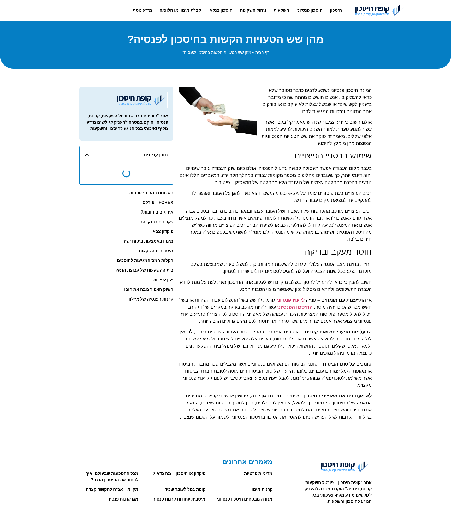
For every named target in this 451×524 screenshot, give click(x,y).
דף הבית (262, 52)
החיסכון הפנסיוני (295, 307)
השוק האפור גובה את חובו (148, 289)
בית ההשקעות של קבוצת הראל (144, 270)
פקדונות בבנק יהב (156, 222)
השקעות (281, 10)
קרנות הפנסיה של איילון (151, 299)
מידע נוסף (142, 10)
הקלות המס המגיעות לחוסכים (145, 260)
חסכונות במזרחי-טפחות (151, 193)
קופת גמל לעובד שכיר (185, 489)
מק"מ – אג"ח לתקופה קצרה (112, 489)
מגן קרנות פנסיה (122, 499)
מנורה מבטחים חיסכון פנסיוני (244, 499)
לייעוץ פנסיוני (291, 300)
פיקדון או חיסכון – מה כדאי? (179, 473)
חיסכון (336, 10)
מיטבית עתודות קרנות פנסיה (178, 499)
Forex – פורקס (158, 202)
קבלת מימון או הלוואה (180, 10)
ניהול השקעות (253, 10)
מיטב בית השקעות (156, 251)
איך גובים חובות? (157, 212)
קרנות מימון (261, 489)
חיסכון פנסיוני (309, 10)
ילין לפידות (163, 280)
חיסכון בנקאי (220, 10)
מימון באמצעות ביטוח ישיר (148, 241)
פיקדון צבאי (162, 231)
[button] (87, 155)
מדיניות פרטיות (258, 473)
